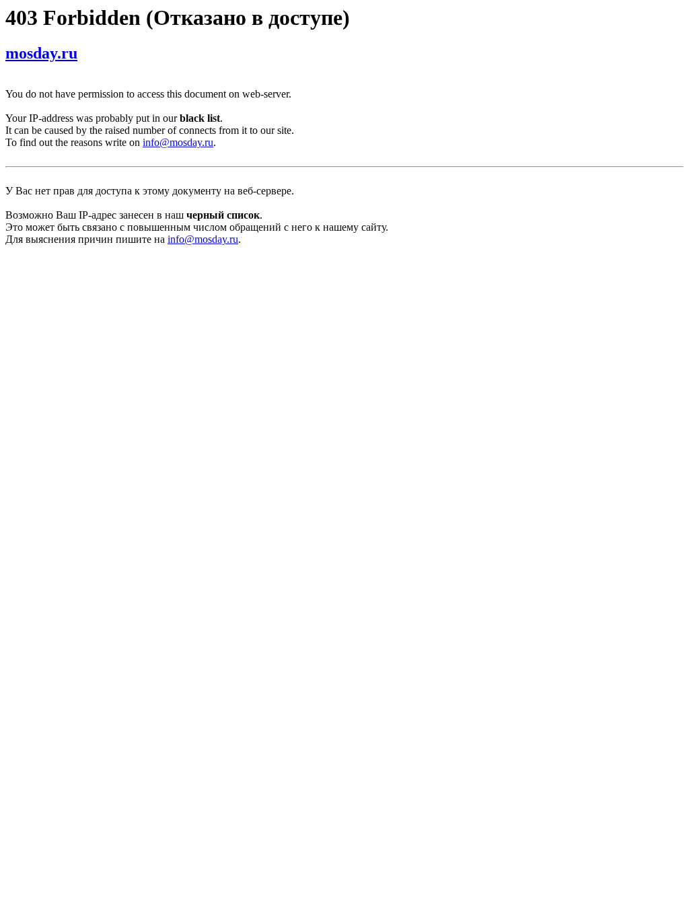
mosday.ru (41, 53)
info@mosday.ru (178, 142)
